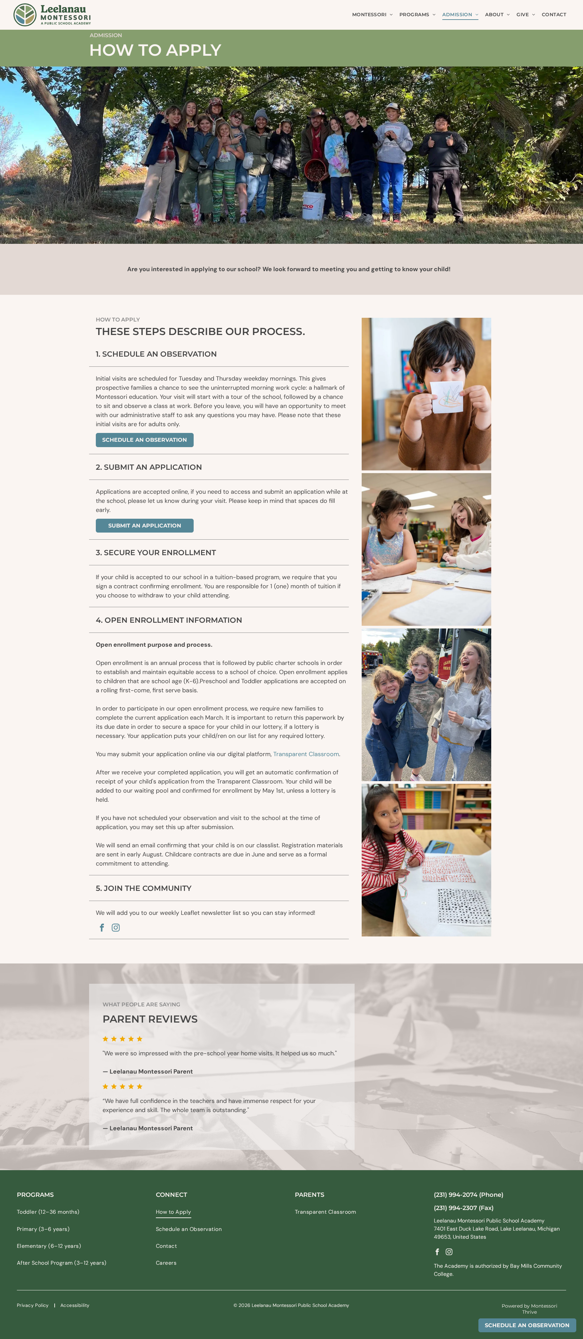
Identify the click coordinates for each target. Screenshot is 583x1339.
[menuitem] (372, 14)
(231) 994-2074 (455, 1195)
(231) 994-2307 (455, 1208)
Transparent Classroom (306, 754)
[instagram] (116, 928)
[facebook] (102, 928)
